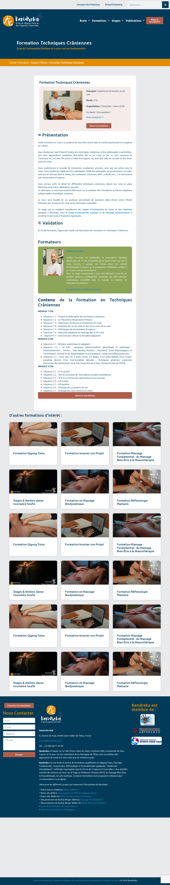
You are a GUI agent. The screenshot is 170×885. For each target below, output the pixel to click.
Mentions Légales (51, 880)
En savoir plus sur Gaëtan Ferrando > (84, 289)
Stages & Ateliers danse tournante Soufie (28, 502)
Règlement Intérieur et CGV (104, 880)
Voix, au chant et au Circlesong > (76, 796)
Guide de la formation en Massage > (57, 809)
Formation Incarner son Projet (84, 453)
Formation (23, 62)
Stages (116, 20)
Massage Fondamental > (91, 799)
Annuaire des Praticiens (88, 4)
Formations (99, 20)
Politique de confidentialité (75, 880)
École (83, 20)
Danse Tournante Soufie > (93, 802)
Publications (134, 20)
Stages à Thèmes (39, 62)
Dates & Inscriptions (85, 395)
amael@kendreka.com (50, 740)
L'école (12, 62)
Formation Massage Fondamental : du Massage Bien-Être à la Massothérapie (135, 456)
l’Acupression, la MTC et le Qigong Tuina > (77, 792)
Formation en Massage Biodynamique (79, 502)
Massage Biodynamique (117, 212)
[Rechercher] (165, 4)
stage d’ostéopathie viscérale (84, 212)
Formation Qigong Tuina (28, 453)
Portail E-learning (113, 4)
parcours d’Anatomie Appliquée (65, 215)
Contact (37, 880)
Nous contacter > (94, 117)
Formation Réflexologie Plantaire (132, 502)
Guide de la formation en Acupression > (59, 806)
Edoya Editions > (71, 789)
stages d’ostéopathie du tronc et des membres (107, 209)
